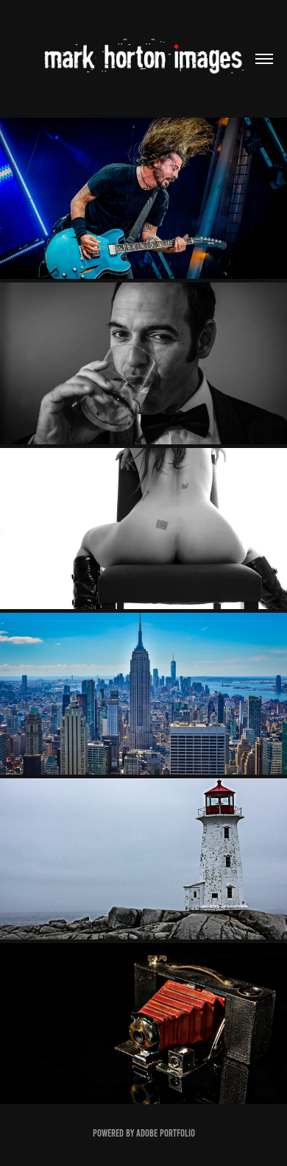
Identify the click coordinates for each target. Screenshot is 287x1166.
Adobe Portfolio (165, 1133)
